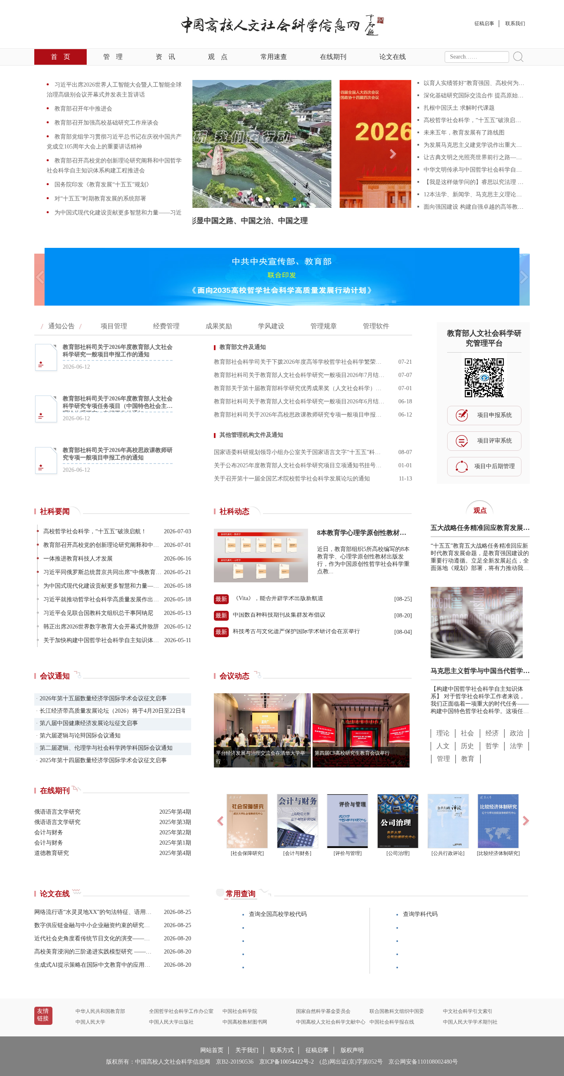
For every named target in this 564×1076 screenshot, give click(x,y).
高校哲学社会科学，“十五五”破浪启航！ (475, 120)
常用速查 (274, 56)
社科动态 (234, 511)
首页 (60, 56)
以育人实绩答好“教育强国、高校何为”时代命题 (484, 83)
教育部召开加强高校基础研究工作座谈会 (106, 123)
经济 (492, 733)
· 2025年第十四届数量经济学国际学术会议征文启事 (100, 760)
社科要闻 (55, 511)
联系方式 (282, 1050)
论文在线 (392, 56)
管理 (113, 56)
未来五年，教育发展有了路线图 (464, 132)
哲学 (492, 745)
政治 (516, 733)
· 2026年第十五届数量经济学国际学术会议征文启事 (100, 698)
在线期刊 (333, 56)
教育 (467, 758)
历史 (467, 745)
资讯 (165, 56)
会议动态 (234, 676)
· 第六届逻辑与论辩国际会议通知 (77, 735)
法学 (516, 745)
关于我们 (246, 1050)
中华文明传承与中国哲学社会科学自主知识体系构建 (490, 170)
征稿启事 (317, 1050)
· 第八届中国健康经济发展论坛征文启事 (86, 723)
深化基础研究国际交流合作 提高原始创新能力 (482, 95)
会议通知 (55, 676)
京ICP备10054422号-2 (286, 1062)
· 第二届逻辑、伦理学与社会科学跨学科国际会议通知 (103, 748)
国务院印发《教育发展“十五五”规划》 (102, 184)
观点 (217, 56)
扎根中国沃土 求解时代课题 (459, 108)
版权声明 (352, 1050)
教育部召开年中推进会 (82, 109)
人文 (443, 745)
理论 (443, 733)
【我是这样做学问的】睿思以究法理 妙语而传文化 (488, 182)
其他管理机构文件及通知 (251, 435)
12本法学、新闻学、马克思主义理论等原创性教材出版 (493, 194)
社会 (467, 733)
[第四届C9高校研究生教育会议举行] (361, 765)
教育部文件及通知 (243, 347)
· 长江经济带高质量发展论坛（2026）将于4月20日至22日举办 (109, 711)
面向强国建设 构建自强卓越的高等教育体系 (479, 207)
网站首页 (211, 1050)
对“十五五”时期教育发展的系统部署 (99, 198)
